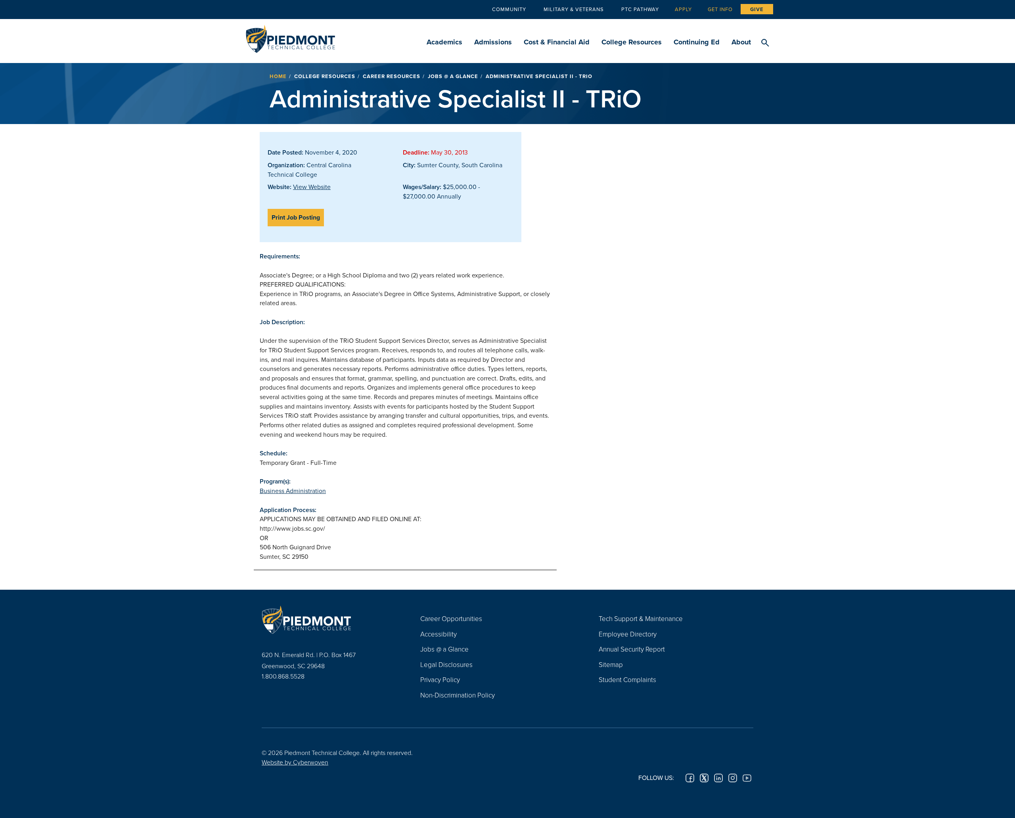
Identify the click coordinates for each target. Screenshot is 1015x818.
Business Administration (293, 490)
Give (757, 9)
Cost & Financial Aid (557, 42)
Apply (683, 9)
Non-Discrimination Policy (457, 695)
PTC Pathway (640, 9)
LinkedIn (718, 778)
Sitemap (611, 664)
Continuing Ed (697, 42)
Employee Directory (628, 633)
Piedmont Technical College (290, 37)
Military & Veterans (574, 9)
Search (765, 43)
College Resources (631, 42)
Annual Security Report (632, 649)
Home (278, 76)
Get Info (720, 9)
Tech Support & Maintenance (641, 618)
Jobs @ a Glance (453, 76)
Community (509, 9)
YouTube (747, 778)
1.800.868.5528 (283, 676)
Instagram (732, 778)
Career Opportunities (451, 618)
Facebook (690, 778)
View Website (312, 186)
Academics (444, 42)
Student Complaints (627, 679)
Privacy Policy (440, 679)
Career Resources (391, 76)
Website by (295, 762)
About (741, 42)
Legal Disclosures (446, 664)
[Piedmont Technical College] (329, 619)
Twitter (704, 778)
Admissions (493, 42)
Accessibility (438, 633)
